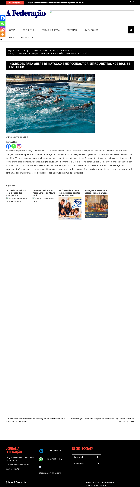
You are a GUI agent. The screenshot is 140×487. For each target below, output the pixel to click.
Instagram (133, 2)
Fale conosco (27, 37)
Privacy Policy (107, 482)
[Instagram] (19, 146)
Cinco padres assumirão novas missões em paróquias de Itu (56, 2)
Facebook (130, 2)
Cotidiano (28, 30)
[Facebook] (8, 146)
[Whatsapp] (13, 146)
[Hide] (1, 40)
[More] (2, 34)
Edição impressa (50, 30)
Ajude (11, 37)
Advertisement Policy (96, 485)
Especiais (72, 30)
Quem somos (91, 30)
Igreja (11, 30)
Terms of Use (92, 482)
